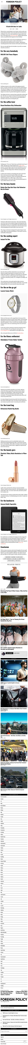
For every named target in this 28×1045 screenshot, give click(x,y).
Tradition (2, 972)
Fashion (2, 847)
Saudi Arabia (3, 950)
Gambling (2, 856)
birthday (14, 557)
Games (2, 859)
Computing (2, 827)
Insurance (2, 881)
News (1, 925)
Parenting (2, 936)
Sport (1, 961)
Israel (1, 888)
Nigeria (2, 928)
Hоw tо (2, 874)
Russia (2, 948)
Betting (2, 810)
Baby (1, 803)
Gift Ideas (15, 558)
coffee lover (19, 557)
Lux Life (2, 905)
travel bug (18, 560)
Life (1, 899)
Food (1, 852)
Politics (2, 943)
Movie (2, 914)
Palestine (2, 934)
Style (1, 963)
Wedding (2, 985)
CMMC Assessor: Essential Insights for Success (10, 682)
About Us (2, 1037)
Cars (1, 819)
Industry (2, 876)
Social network (3, 956)
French (2, 854)
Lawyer (2, 896)
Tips (1, 970)
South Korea (3, 959)
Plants (2, 941)
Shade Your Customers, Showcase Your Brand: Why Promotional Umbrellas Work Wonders (13, 763)
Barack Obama (3, 805)
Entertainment (3, 843)
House (2, 872)
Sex (1, 954)
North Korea (3, 930)
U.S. (1, 981)
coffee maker (21, 165)
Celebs (2, 821)
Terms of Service (3, 1043)
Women (2, 988)
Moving (2, 916)
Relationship (3, 945)
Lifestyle (2, 901)
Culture (2, 834)
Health (2, 865)
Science (2, 952)
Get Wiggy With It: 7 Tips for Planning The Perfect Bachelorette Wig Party (12, 620)
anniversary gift (13, 35)
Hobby (2, 870)
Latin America (3, 894)
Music (2, 919)
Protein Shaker (11, 560)
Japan (1, 890)
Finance (2, 850)
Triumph (2, 976)
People (2, 939)
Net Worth (2, 923)
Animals (2, 799)
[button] (26, 1031)
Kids (1, 892)
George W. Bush (3, 861)
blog (1, 812)
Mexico (2, 912)
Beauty (2, 807)
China (1, 825)
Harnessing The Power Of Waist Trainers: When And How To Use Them (14, 591)
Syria (1, 965)
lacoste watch (21, 558)
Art (1, 801)
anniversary (8, 557)
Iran (1, 885)
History (2, 868)
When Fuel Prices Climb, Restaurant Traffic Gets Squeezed (12, 789)
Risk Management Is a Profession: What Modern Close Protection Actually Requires (14, 709)
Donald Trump (3, 836)
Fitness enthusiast (7, 558)
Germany (2, 863)
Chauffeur (2, 823)
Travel (2, 974)
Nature (2, 921)
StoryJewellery (20, 333)
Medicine (2, 910)
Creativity (2, 832)
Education (2, 841)
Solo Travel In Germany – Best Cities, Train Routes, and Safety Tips (13, 736)
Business (2, 814)
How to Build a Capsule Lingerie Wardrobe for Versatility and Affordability (11, 648)
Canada (2, 816)
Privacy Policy (3, 1041)
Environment (3, 845)
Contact (2, 1039)
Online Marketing (3, 932)
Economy (2, 839)
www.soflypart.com (5, 330)
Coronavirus (3, 830)
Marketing (2, 908)
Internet (2, 883)
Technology (2, 968)
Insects (2, 879)
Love (1, 903)
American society (3, 796)
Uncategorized (3, 983)
